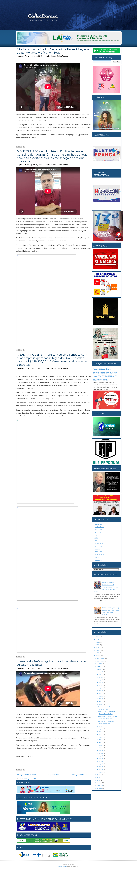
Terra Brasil (98, 546)
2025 (97, 639)
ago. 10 (101, 748)
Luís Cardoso (98, 524)
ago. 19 (101, 704)
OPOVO (97, 557)
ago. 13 (101, 740)
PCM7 (96, 541)
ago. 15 (101, 734)
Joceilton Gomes (99, 527)
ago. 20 (101, 701)
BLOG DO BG (98, 560)
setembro (100, 666)
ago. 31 (101, 672)
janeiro (99, 788)
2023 (97, 645)
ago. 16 (101, 731)
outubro (100, 664)
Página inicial (53, 774)
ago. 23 (101, 693)
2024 (97, 642)
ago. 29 (101, 677)
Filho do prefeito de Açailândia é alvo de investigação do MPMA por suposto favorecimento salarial (106, 587)
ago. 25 (101, 688)
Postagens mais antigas (81, 774)
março (99, 783)
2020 (97, 653)
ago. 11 (101, 745)
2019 (97, 655)
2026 (97, 637)
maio (99, 780)
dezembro (100, 658)
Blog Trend (98, 532)
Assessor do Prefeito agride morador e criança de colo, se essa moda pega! (53, 663)
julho (99, 775)
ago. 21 (101, 699)
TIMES (96, 538)
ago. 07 (101, 756)
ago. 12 (101, 742)
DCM (96, 535)
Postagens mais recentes (26, 774)
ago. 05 (101, 761)
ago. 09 (101, 750)
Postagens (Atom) (30, 778)
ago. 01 (101, 772)
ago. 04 (101, 764)
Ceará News (98, 529)
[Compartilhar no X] (21, 147)
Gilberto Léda (99, 543)
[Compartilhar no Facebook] (24, 147)
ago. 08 (101, 753)
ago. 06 (101, 758)
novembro (100, 661)
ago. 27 (101, 682)
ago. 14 (101, 737)
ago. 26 (101, 685)
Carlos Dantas (62, 56)
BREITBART (98, 549)
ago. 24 (101, 690)
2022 (97, 647)
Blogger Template (62, 866)
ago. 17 (101, 729)
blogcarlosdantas (68, 864)
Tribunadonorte (99, 554)
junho (99, 777)
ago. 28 (101, 680)
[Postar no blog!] (19, 147)
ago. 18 (101, 726)
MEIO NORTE (98, 552)
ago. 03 (101, 766)
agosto (99, 669)
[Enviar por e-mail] (17, 147)
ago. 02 (101, 769)
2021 (97, 650)
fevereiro (100, 785)
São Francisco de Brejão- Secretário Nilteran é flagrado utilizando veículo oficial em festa (53, 50)
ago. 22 (101, 696)
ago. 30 (101, 674)
